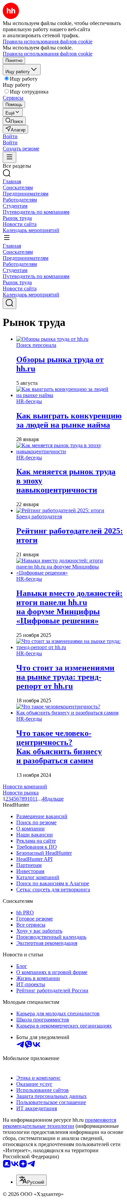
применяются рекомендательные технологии (59, 1123)
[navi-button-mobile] (9, 157)
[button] (10, 136)
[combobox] (31, 1180)
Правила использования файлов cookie (47, 54)
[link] (14, 121)
